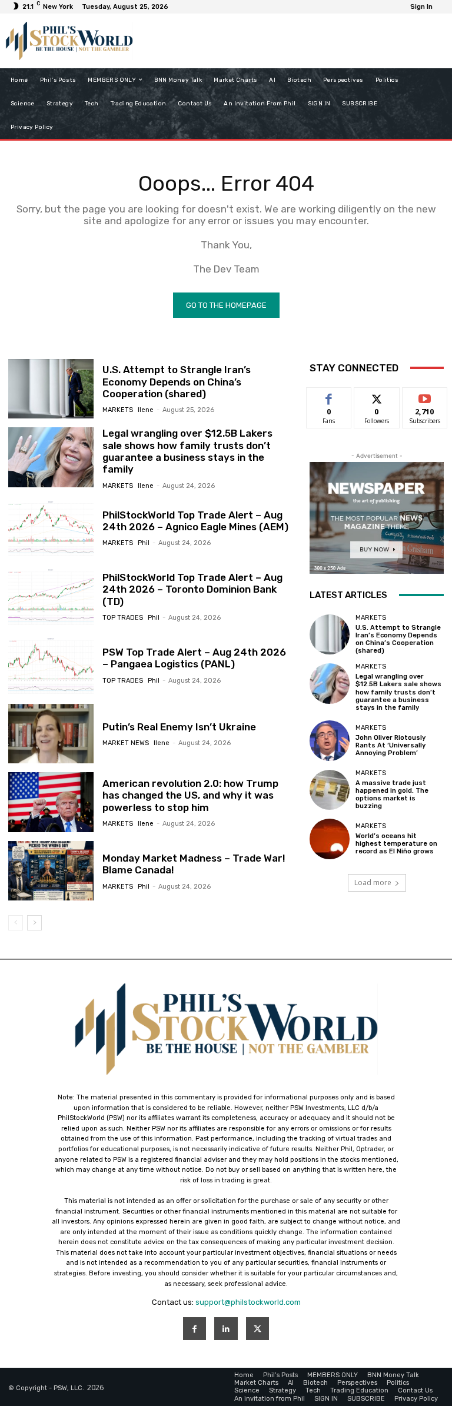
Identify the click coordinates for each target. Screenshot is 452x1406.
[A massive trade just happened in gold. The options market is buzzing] (330, 790)
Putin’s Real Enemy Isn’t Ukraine (179, 727)
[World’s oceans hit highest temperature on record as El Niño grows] (330, 839)
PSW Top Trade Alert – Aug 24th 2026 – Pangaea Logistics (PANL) (194, 658)
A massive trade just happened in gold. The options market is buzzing (391, 794)
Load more (372, 882)
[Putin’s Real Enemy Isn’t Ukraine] (51, 734)
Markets (117, 410)
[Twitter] (257, 1328)
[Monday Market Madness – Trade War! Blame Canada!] (51, 871)
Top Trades (122, 617)
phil (143, 543)
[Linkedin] (225, 1328)
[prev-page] (15, 922)
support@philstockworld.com (248, 1302)
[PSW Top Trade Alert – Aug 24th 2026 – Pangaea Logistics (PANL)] (51, 665)
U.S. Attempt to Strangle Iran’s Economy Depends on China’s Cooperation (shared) (176, 382)
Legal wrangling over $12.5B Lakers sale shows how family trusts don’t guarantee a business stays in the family (187, 451)
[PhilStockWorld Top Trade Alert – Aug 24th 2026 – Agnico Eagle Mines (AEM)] (51, 528)
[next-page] (34, 922)
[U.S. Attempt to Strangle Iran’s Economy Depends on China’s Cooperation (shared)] (51, 389)
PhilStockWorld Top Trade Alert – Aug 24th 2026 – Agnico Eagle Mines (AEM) (195, 521)
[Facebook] (194, 1328)
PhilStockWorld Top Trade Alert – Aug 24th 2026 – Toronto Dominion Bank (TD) (192, 589)
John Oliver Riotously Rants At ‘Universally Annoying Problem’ (390, 745)
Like (329, 396)
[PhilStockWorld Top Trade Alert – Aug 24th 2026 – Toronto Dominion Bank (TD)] (51, 596)
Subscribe (425, 396)
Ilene (146, 410)
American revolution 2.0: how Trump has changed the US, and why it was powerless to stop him (190, 795)
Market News (125, 743)
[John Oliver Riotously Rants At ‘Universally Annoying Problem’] (330, 740)
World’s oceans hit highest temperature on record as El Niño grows (396, 843)
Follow (377, 396)
